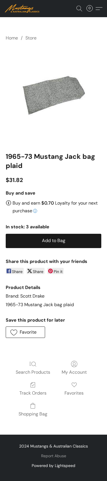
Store (31, 38)
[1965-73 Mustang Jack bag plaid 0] (53, 95)
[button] (23, 8)
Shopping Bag (33, 414)
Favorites (74, 393)
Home (12, 38)
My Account (74, 372)
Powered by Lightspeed (53, 465)
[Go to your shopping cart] (91, 8)
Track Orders (33, 393)
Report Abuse (53, 455)
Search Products (33, 372)
